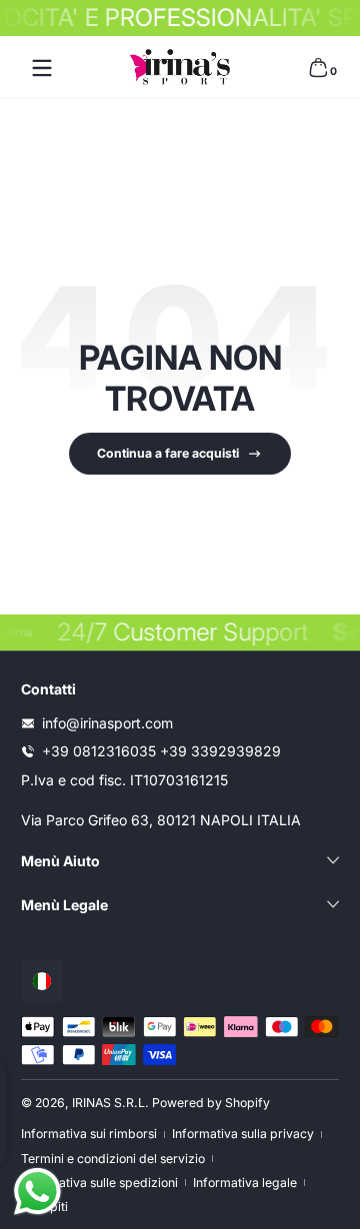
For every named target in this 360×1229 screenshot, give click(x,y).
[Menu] (42, 68)
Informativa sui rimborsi (89, 1133)
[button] (318, 68)
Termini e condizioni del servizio (113, 1158)
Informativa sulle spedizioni (99, 1182)
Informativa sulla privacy (243, 1133)
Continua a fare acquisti (168, 453)
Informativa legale (245, 1182)
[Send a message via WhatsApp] (37, 1191)
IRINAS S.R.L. (110, 1102)
